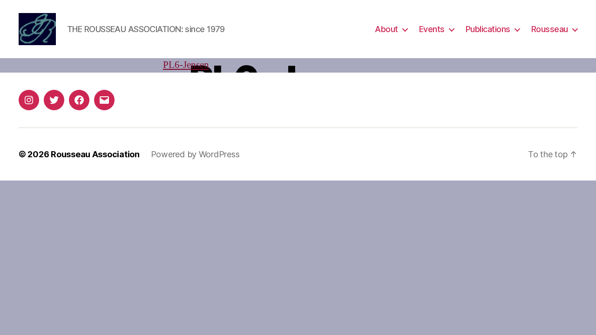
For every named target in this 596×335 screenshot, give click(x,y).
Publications (488, 29)
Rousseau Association (95, 154)
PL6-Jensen (186, 65)
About (386, 29)
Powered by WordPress (195, 154)
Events (432, 29)
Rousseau (549, 29)
